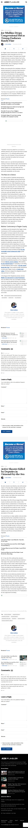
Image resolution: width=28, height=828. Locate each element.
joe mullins (4, 297)
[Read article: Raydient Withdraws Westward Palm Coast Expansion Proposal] (4, 792)
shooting (14, 618)
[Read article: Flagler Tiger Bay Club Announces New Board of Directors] (4, 785)
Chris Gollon (8, 44)
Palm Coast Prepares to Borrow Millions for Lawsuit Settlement (16, 772)
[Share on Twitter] (14, 49)
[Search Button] (26, 2)
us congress (18, 297)
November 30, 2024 (17, 44)
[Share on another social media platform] (23, 49)
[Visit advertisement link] (14, 16)
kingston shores (5, 616)
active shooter (7, 614)
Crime (6, 466)
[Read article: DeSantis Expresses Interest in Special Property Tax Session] (23, 342)
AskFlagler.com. (7, 824)
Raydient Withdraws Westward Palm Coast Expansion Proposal (16, 791)
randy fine (11, 297)
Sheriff (16, 820)
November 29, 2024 (17, 477)
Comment (4, 387)
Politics (11, 820)
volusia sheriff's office (7, 620)
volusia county (21, 618)
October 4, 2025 (12, 344)
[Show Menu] (1, 2)
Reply (3, 690)
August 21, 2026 (12, 665)
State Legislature (8, 30)
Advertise (10, 822)
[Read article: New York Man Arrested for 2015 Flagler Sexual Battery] (23, 664)
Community (3, 822)
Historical (22, 820)
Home (2, 30)
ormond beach (14, 616)
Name (3, 406)
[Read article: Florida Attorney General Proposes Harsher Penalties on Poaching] (23, 335)
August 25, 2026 (12, 659)
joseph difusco (16, 614)
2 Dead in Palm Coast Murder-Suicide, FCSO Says (16, 778)
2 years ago (7, 353)
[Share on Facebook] (5, 49)
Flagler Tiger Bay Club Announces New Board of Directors (17, 784)
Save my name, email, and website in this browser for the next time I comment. (13, 426)
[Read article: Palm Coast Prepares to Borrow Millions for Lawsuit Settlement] (4, 773)
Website (3, 419)
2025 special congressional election (12, 295)
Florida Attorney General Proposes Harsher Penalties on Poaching (9, 334)
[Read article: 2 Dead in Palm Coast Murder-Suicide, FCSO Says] (23, 657)
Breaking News (4, 820)
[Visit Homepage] (14, 2)
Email (3, 412)
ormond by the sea (6, 618)
